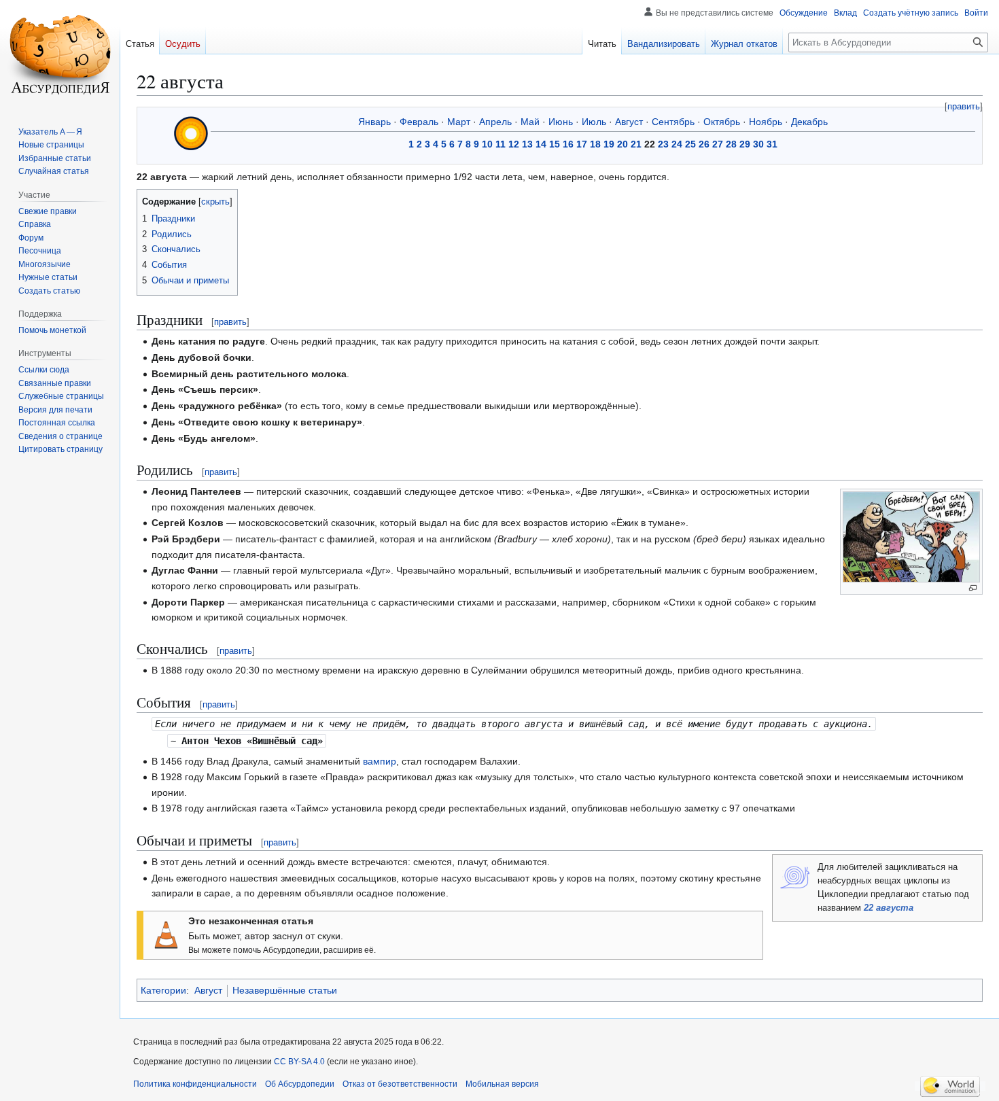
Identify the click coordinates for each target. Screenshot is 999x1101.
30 (758, 144)
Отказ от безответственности (400, 1084)
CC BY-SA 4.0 (299, 1061)
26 (704, 144)
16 (568, 144)
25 (690, 144)
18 (595, 144)
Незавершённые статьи (284, 990)
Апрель (495, 121)
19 (608, 144)
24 (676, 144)
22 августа (888, 908)
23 (663, 144)
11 (500, 144)
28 (731, 144)
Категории (163, 990)
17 (581, 144)
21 (636, 144)
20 (622, 144)
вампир (379, 761)
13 (527, 144)
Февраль (419, 121)
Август (629, 121)
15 (554, 144)
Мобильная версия (502, 1084)
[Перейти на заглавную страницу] (59, 54)
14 (541, 144)
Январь (374, 121)
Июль (594, 121)
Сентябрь (673, 121)
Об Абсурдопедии (299, 1084)
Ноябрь (765, 121)
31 (772, 144)
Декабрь (809, 121)
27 (717, 144)
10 (487, 144)
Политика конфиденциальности (195, 1084)
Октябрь (721, 121)
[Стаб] (166, 933)
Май (530, 121)
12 (513, 144)
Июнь (560, 121)
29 (744, 144)
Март (458, 121)
